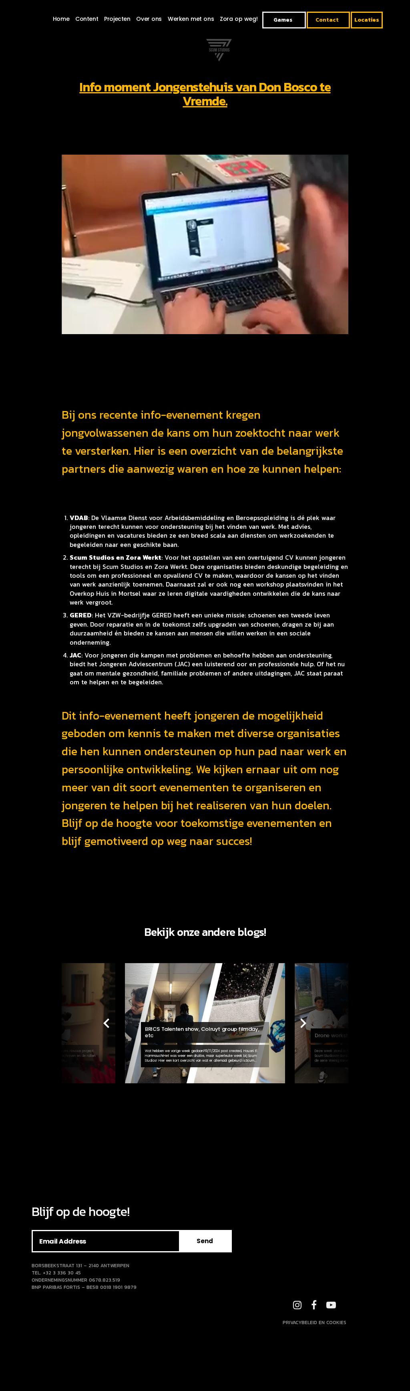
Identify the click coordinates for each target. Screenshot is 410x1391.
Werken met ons (191, 19)
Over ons (149, 19)
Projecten (117, 19)
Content (86, 19)
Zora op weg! (238, 19)
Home (61, 19)
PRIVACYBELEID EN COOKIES (314, 1322)
